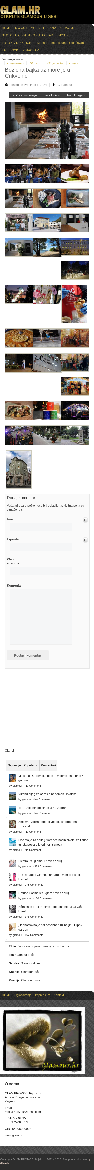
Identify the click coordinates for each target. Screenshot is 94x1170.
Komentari (48, 765)
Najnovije (14, 765)
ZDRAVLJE (67, 28)
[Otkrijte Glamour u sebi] (29, 18)
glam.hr (75, 63)
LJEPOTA (49, 28)
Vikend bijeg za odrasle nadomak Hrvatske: (47, 794)
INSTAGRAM (30, 50)
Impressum (58, 43)
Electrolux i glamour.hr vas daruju (41, 861)
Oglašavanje (77, 43)
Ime (10, 519)
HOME (6, 28)
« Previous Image (25, 95)
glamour (36, 63)
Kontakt (42, 43)
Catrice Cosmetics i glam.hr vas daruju (44, 893)
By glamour (64, 85)
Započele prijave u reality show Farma (43, 946)
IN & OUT (20, 28)
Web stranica (13, 561)
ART (52, 35)
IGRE (29, 43)
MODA (35, 28)
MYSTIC (64, 35)
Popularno (31, 765)
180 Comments (43, 898)
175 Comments (34, 916)
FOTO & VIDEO (12, 43)
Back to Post (52, 95)
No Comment (33, 785)
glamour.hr (55, 63)
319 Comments (43, 866)
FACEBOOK (10, 50)
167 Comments (34, 935)
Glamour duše (25, 955)
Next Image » (76, 95)
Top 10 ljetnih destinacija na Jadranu (43, 808)
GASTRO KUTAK (33, 35)
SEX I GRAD (10, 35)
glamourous (15, 63)
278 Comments (34, 884)
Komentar (14, 585)
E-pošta (13, 539)
